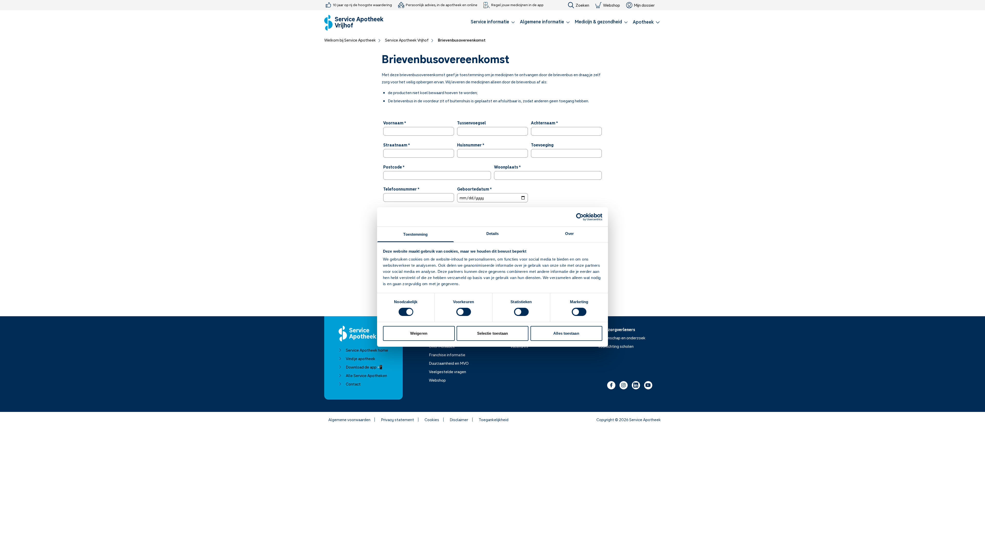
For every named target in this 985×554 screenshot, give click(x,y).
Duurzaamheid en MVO (449, 363)
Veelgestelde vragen (447, 371)
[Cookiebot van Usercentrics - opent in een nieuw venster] (579, 217)
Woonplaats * (507, 167)
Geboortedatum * (474, 189)
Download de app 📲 (364, 367)
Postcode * (394, 167)
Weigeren (418, 333)
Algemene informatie (542, 21)
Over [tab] (569, 233)
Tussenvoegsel (471, 123)
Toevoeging (542, 145)
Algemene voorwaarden (349, 420)
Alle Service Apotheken (366, 375)
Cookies (432, 420)
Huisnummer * (470, 145)
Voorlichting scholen (616, 346)
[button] (493, 22)
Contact (353, 384)
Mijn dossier (644, 5)
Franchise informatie (447, 355)
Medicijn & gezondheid (598, 21)
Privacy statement (397, 420)
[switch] (463, 312)
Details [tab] (492, 233)
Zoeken (582, 5)
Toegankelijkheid (493, 420)
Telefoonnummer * (401, 189)
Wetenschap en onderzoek (621, 338)
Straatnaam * (396, 145)
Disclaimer (459, 420)
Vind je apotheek (360, 358)
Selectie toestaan (492, 333)
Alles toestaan (566, 333)
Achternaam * (544, 123)
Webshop (611, 5)
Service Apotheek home (367, 350)
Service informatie (490, 21)
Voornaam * (394, 123)
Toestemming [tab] (415, 234)
